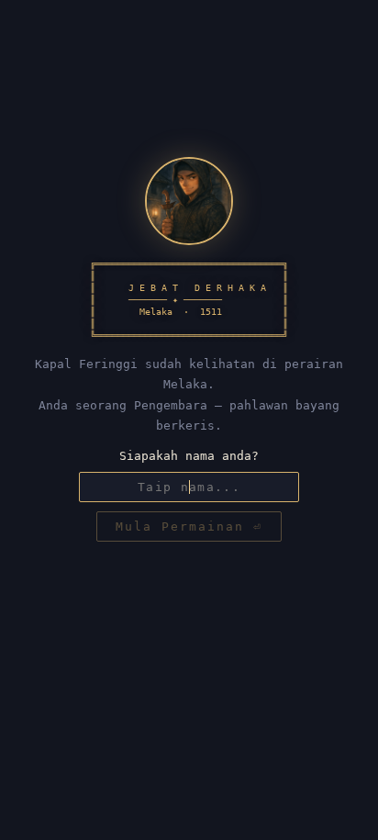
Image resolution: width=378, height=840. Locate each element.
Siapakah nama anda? (189, 456)
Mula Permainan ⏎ (189, 526)
